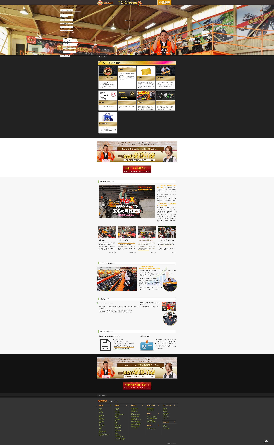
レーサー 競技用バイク (104, 434)
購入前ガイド (166, 426)
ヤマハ (100, 409)
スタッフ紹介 (134, 428)
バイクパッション (167, 405)
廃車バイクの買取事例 (152, 417)
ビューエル (101, 421)
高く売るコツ (134, 418)
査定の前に (134, 405)
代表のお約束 (166, 413)
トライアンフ (102, 418)
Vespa (116, 433)
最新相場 (117, 405)
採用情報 (165, 415)
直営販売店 (166, 422)
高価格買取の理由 (135, 416)
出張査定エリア (134, 411)
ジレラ (100, 430)
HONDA (117, 408)
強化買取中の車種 (135, 426)
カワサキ (101, 412)
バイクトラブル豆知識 (136, 423)
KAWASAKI (117, 413)
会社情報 (165, 408)
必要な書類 (133, 410)
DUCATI (117, 416)
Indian (116, 432)
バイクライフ (166, 418)
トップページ (112, 401)
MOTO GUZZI (118, 427)
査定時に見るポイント (136, 419)
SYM (100, 428)
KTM (100, 422)
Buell (116, 422)
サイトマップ (166, 416)
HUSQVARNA (118, 430)
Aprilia (116, 421)
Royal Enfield (118, 435)
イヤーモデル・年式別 (120, 438)
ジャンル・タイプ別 (119, 440)
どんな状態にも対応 (135, 414)
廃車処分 (149, 414)
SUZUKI (117, 411)
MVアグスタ (102, 424)
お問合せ (165, 411)
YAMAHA (117, 410)
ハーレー (101, 414)
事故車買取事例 (150, 408)
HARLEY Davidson (119, 414)
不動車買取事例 (150, 410)
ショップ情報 (166, 428)
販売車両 (165, 425)
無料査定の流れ (134, 408)
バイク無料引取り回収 (152, 418)
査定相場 (149, 425)
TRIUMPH (117, 419)
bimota (116, 428)
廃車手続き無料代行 (151, 421)
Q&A (132, 413)
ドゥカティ (101, 415)
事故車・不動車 (151, 405)
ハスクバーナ (102, 427)
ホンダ (100, 408)
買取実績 (101, 405)
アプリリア (101, 419)
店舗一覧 (165, 410)
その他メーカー (102, 431)
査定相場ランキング (151, 428)
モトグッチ (101, 425)
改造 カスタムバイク (103, 435)
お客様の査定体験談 (135, 421)
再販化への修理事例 (135, 424)
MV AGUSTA (118, 425)
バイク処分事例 (150, 420)
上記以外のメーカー (119, 436)
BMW (100, 417)
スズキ (100, 411)
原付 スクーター (102, 433)
